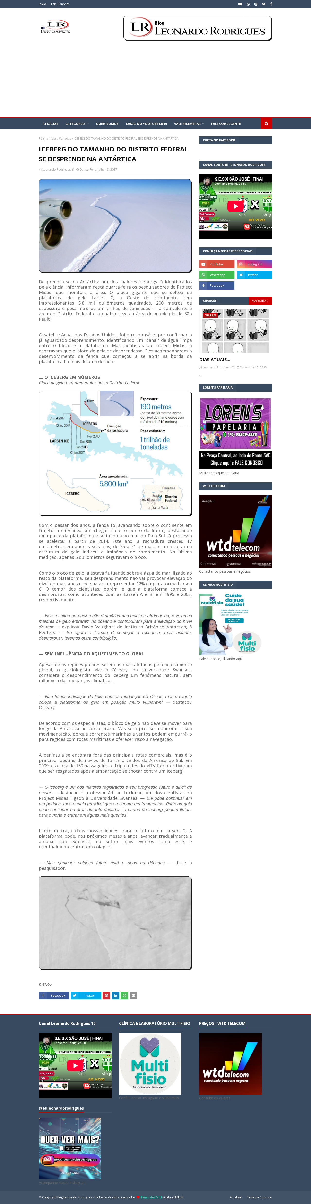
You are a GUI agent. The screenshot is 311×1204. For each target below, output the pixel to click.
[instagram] (256, 4)
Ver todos (259, 301)
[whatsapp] (248, 4)
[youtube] (240, 4)
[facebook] (270, 4)
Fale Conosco (60, 4)
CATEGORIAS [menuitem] (75, 123)
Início (42, 4)
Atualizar (236, 1197)
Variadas (65, 138)
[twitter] (264, 4)
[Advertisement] (155, 81)
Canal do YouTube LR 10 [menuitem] (146, 123)
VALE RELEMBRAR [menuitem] (187, 123)
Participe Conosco (259, 1197)
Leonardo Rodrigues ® (58, 169)
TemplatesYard (151, 1197)
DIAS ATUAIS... (214, 359)
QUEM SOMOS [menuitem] (107, 123)
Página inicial (48, 138)
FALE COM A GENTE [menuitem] (226, 123)
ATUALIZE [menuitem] (50, 123)
